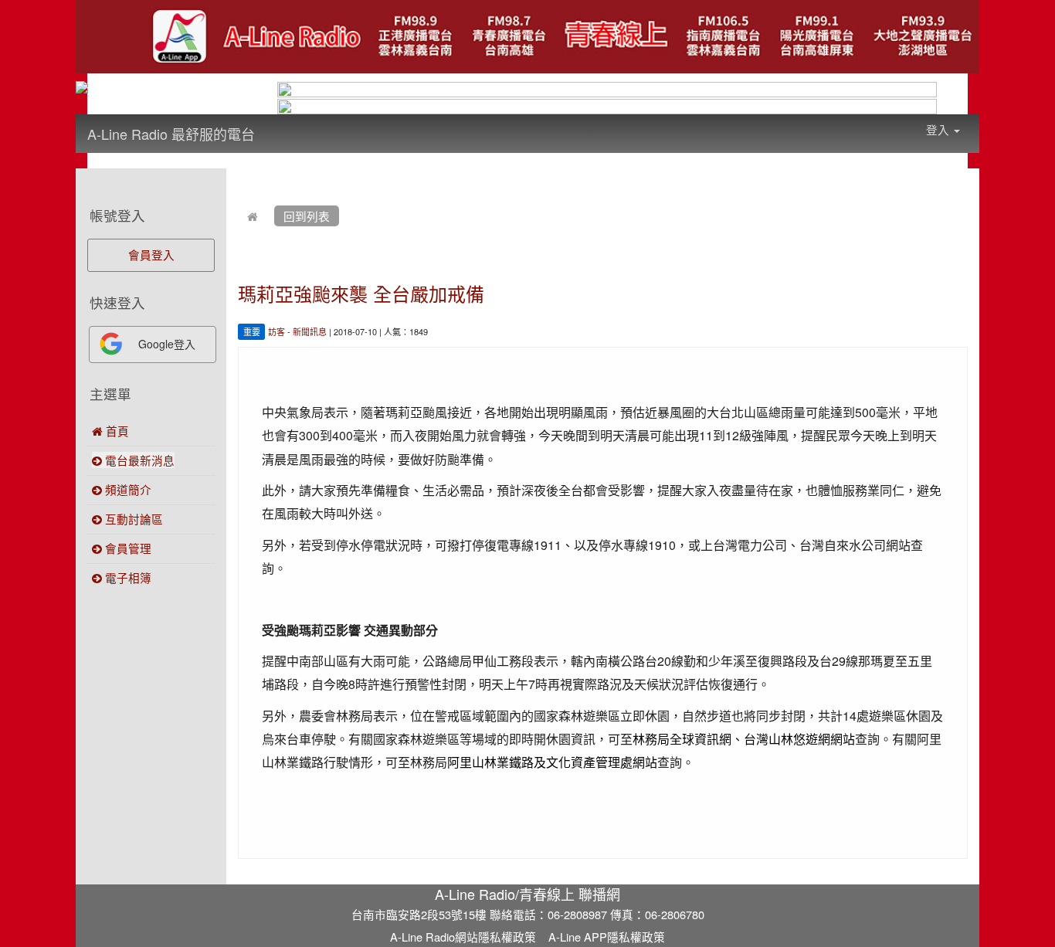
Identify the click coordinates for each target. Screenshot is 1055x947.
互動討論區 (132, 519)
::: (269, 123)
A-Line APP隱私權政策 (606, 936)
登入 (939, 129)
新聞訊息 (310, 331)
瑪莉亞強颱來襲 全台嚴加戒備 (361, 293)
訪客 (276, 331)
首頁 (116, 431)
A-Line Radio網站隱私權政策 (463, 936)
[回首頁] (252, 215)
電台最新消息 (138, 460)
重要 (251, 331)
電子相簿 (126, 577)
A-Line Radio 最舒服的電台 (171, 134)
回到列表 (306, 216)
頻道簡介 (126, 489)
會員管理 (126, 548)
